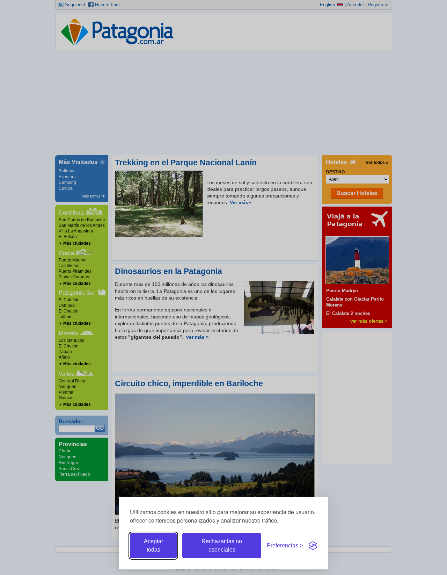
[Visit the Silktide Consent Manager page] (313, 545)
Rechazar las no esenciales (221, 545)
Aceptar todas (153, 545)
